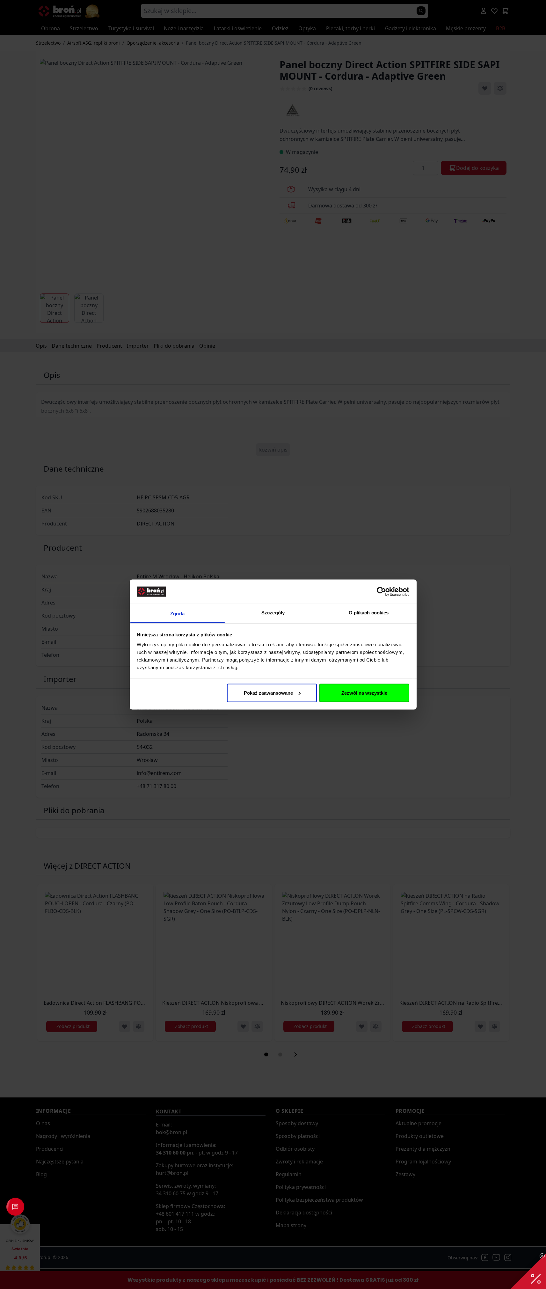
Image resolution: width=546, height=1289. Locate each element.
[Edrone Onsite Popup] (273, 644)
